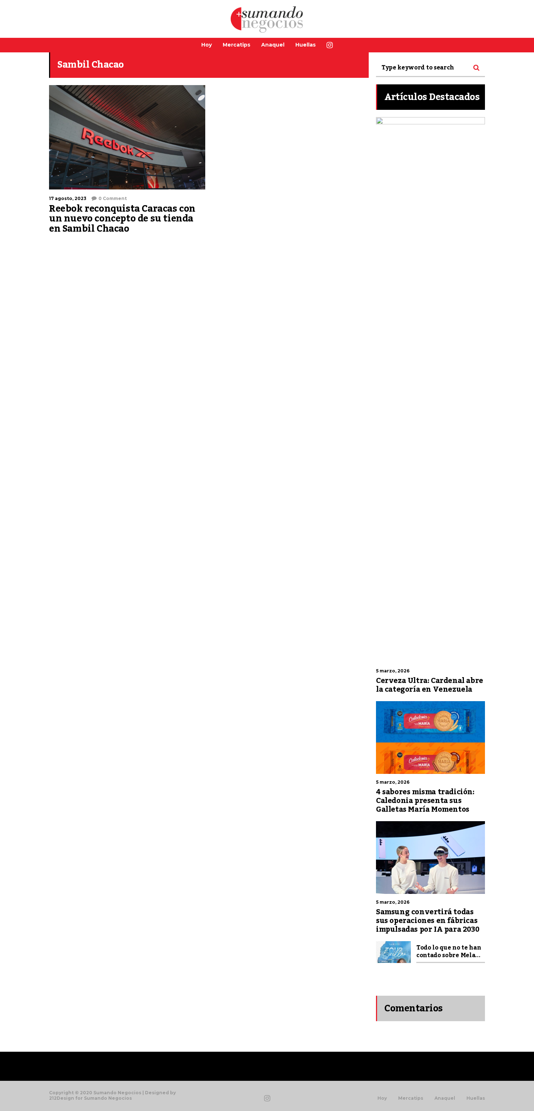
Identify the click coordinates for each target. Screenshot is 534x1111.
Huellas (305, 44)
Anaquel (272, 44)
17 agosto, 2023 (67, 198)
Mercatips (236, 44)
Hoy (206, 44)
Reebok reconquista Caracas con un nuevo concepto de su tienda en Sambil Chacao (122, 219)
